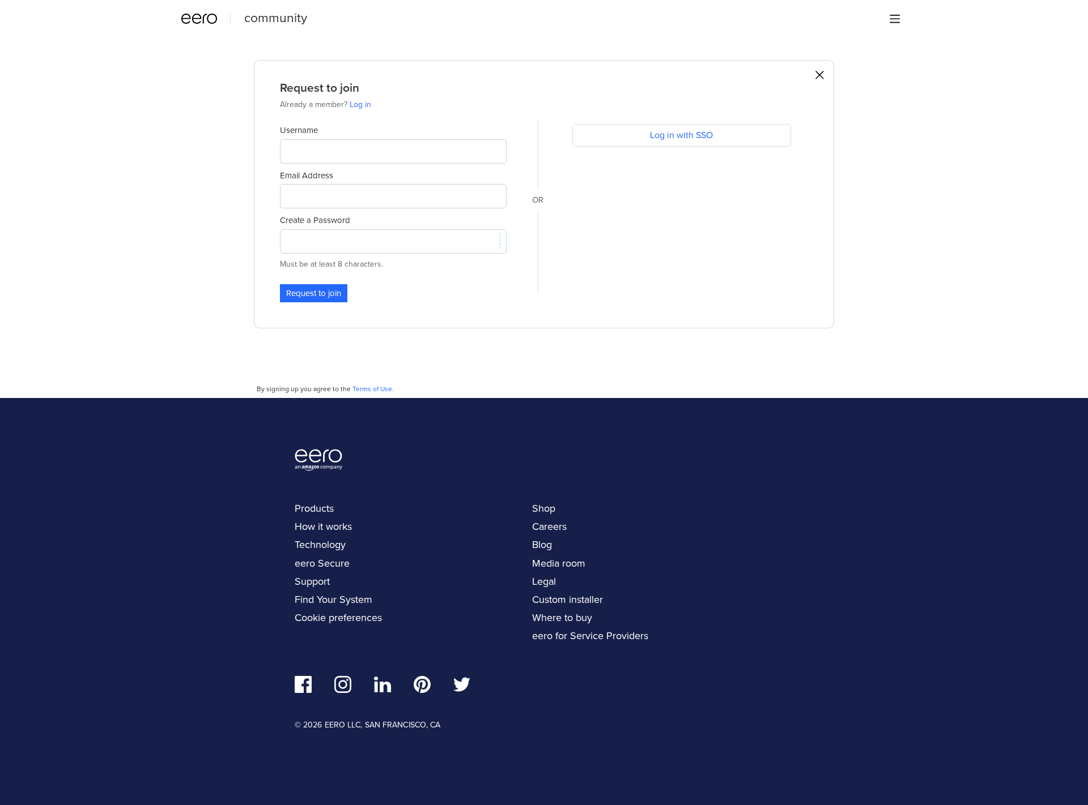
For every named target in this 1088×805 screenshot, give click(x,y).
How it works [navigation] (323, 526)
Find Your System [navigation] (333, 599)
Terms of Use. (373, 389)
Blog (542, 544)
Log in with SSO (681, 135)
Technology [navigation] (320, 544)
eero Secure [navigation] (322, 563)
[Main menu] (895, 18)
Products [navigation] (314, 508)
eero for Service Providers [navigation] (590, 635)
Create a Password (315, 220)
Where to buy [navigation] (562, 617)
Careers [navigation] (549, 526)
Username (299, 130)
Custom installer (567, 599)
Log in (360, 104)
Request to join (313, 293)
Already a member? (325, 104)
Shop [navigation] (543, 508)
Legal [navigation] (544, 581)
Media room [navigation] (558, 563)
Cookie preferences (338, 617)
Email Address (306, 175)
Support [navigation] (312, 581)
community (275, 17)
